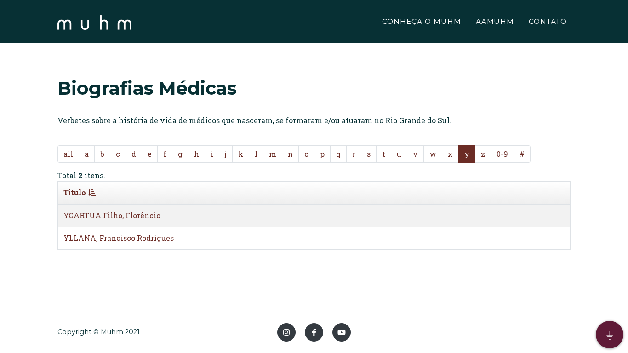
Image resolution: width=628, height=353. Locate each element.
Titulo (74, 192)
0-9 (502, 154)
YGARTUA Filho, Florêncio (111, 215)
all (68, 154)
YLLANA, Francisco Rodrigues (118, 238)
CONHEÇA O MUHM (421, 21)
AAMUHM (495, 21)
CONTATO (548, 21)
